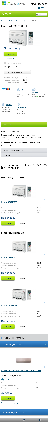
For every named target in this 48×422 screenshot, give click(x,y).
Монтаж (9, 105)
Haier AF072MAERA (9, 202)
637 (37, 97)
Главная (4, 21)
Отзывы (6, 155)
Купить (10, 54)
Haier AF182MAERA (9, 305)
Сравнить (10, 58)
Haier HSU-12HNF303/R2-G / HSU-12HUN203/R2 (21, 370)
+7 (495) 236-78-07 (38, 3)
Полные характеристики (13, 150)
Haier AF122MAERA (9, 257)
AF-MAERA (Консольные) (16, 21)
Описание (7, 124)
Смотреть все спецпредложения (13, 403)
